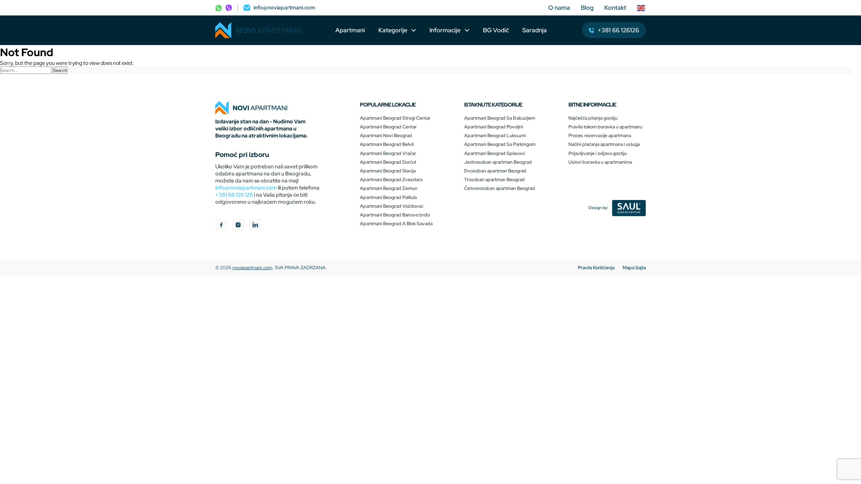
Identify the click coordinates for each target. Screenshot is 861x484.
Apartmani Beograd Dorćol (388, 162)
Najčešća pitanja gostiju (592, 118)
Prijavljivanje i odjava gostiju (597, 153)
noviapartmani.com (252, 268)
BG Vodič (496, 30)
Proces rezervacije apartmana (599, 135)
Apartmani (350, 30)
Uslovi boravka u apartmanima (600, 162)
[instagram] (238, 226)
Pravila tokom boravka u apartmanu (605, 127)
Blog (587, 7)
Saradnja (534, 30)
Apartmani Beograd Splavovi (494, 153)
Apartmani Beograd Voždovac (391, 206)
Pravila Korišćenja (596, 268)
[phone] (218, 7)
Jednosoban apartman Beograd (498, 162)
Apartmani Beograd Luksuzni (495, 135)
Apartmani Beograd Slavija (388, 171)
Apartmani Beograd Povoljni (493, 127)
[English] (641, 7)
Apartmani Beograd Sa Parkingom (499, 144)
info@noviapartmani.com (246, 187)
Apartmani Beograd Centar (388, 127)
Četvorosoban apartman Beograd (499, 188)
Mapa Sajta (634, 268)
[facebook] (221, 226)
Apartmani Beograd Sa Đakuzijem (499, 118)
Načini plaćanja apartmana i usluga (604, 144)
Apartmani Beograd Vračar (388, 153)
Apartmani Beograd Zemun (388, 188)
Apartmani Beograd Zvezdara (391, 179)
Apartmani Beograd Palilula (388, 197)
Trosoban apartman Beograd (494, 179)
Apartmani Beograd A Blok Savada (396, 223)
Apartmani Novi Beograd (386, 135)
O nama (559, 7)
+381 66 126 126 (234, 194)
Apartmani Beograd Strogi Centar (395, 118)
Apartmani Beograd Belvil (387, 144)
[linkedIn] (255, 226)
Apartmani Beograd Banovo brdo (395, 215)
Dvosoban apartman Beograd (495, 171)
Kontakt (615, 7)
